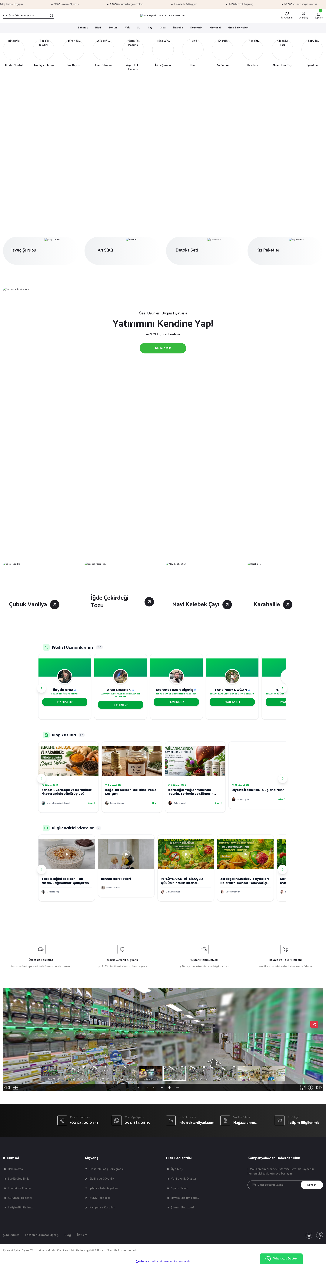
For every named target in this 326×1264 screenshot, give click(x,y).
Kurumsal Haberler (20, 1198)
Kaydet (311, 1185)
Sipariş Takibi (179, 1188)
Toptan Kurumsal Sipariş (41, 1235)
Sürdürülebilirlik (18, 1179)
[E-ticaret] (162, 1261)
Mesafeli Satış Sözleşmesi (106, 1169)
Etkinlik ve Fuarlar (19, 1188)
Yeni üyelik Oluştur (183, 1179)
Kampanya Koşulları (102, 1207)
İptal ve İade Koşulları (103, 1188)
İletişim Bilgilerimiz (20, 1207)
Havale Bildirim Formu (185, 1198)
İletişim (82, 1235)
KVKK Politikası (99, 1198)
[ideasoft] (143, 1261)
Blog (68, 1235)
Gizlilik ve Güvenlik (101, 1179)
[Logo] (162, 15)
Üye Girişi (177, 1169)
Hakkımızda (15, 1169)
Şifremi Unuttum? (182, 1207)
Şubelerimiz (11, 1235)
